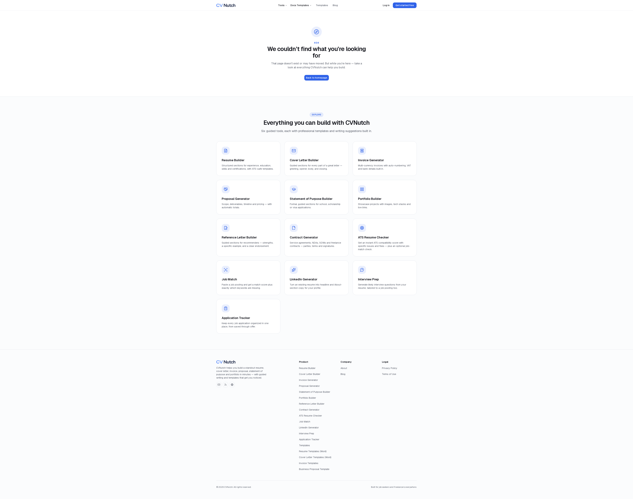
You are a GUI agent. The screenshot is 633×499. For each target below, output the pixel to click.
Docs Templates (299, 5)
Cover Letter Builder (309, 374)
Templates (322, 5)
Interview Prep (306, 433)
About (344, 368)
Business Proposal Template (314, 469)
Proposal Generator (309, 385)
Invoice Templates (308, 463)
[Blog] (225, 384)
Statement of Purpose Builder (314, 391)
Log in (386, 5)
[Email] (219, 384)
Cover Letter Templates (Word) (315, 457)
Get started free (404, 5)
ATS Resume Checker (310, 415)
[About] (232, 384)
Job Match (304, 421)
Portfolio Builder (307, 397)
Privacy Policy (389, 368)
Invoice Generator (308, 380)
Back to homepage (316, 77)
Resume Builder (307, 368)
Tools (281, 5)
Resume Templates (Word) (313, 451)
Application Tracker (309, 439)
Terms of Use (389, 374)
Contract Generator (309, 409)
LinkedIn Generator (309, 427)
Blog (335, 5)
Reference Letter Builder (311, 403)
